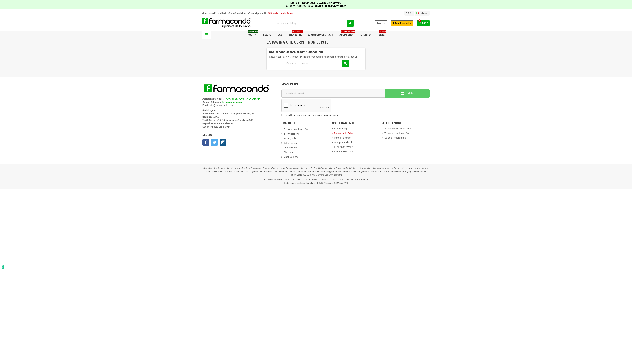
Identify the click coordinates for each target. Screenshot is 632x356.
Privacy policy (291, 138)
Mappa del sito (291, 157)
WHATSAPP (317, 6)
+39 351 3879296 (297, 6)
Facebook (205, 142)
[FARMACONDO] (226, 23)
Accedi (381, 23)
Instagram (223, 142)
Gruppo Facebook (343, 142)
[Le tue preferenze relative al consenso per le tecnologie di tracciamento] (3, 267)
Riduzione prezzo (292, 143)
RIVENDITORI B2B (337, 6)
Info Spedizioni (291, 134)
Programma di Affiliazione (397, 128)
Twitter (214, 142)
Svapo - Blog (340, 128)
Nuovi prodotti (258, 13)
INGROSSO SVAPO (343, 147)
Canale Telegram (342, 137)
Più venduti (289, 152)
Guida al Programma (395, 137)
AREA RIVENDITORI (344, 151)
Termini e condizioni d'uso (296, 129)
